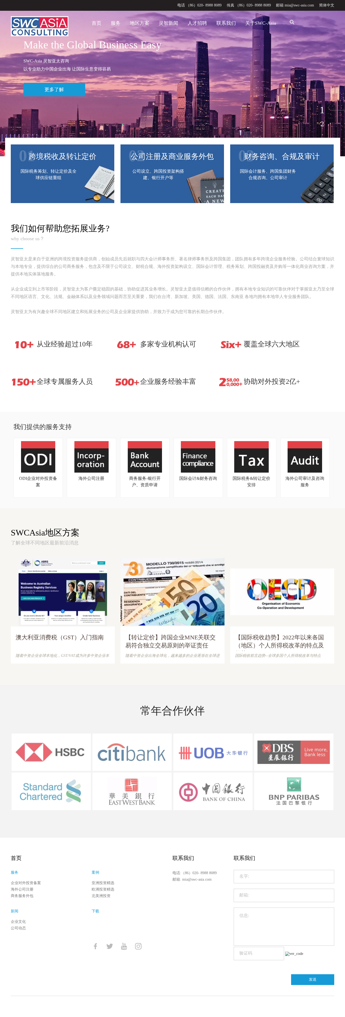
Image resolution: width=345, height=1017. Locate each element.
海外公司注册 (22, 889)
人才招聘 (197, 23)
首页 (96, 23)
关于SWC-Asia (260, 23)
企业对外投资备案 (26, 883)
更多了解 (54, 89)
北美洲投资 (101, 896)
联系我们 (226, 23)
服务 (115, 23)
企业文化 (18, 922)
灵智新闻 (168, 23)
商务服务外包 (22, 896)
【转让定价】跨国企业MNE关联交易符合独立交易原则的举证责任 (170, 641)
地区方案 (139, 23)
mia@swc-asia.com (197, 879)
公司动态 (18, 928)
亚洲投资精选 (103, 883)
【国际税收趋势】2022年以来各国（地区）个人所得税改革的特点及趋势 (279, 642)
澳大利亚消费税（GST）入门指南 (60, 637)
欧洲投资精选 (103, 889)
